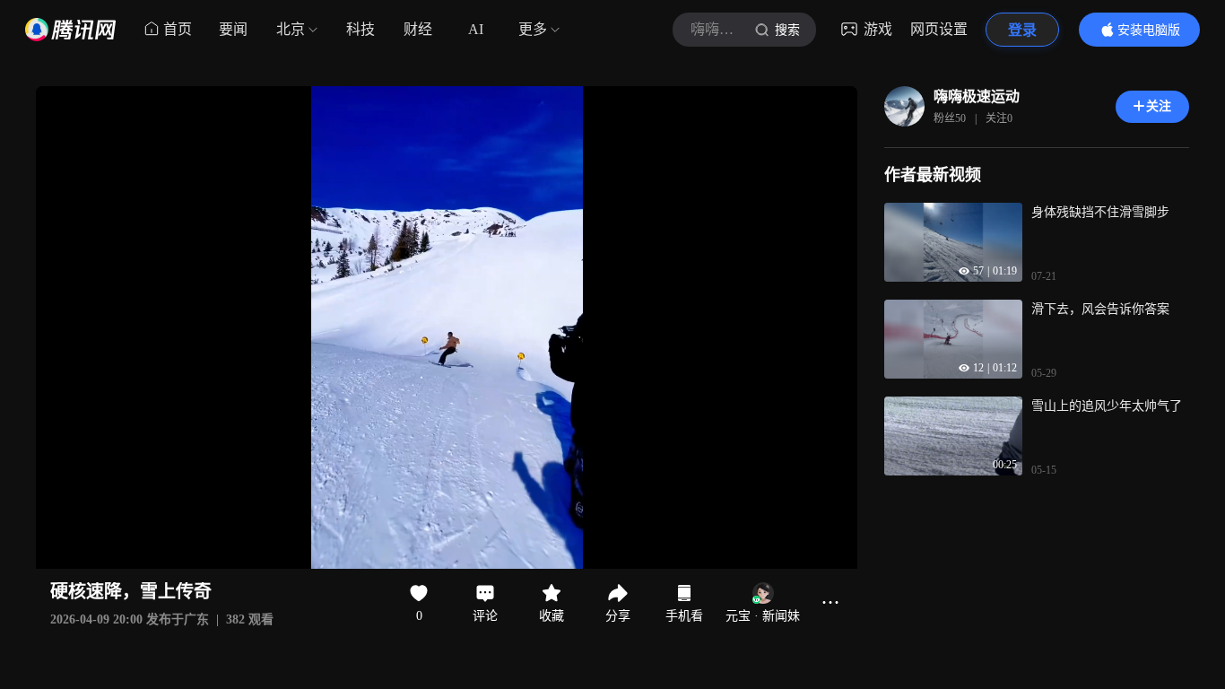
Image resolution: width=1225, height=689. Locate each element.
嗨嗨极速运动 (977, 96)
